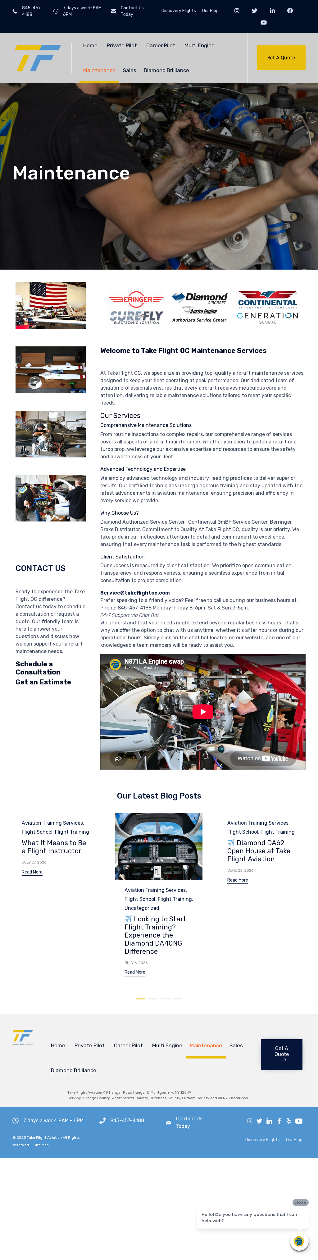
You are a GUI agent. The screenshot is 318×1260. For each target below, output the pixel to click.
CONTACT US (41, 568)
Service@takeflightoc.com (135, 593)
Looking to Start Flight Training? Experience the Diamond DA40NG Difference (155, 935)
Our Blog (210, 11)
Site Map (41, 1145)
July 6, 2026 (136, 963)
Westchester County (129, 1098)
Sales (129, 70)
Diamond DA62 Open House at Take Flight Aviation (258, 851)
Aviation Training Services (52, 823)
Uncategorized (142, 908)
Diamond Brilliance (166, 70)
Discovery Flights (178, 11)
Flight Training (72, 832)
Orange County (96, 1098)
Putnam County (195, 1098)
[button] (281, 57)
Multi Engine (199, 45)
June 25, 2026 (240, 870)
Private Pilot (122, 45)
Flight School (37, 832)
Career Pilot (160, 45)
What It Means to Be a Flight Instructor (54, 847)
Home (90, 45)
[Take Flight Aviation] (37, 58)
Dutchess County (165, 1098)
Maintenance (99, 70)
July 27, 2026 (34, 862)
